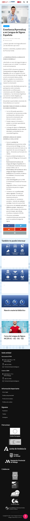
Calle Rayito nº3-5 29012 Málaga (7, 374)
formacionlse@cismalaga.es (11, 367)
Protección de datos (7, 398)
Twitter (4, 414)
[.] (15, 249)
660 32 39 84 (7, 364)
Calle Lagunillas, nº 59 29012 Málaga (8, 360)
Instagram (5, 417)
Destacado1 (6, 26)
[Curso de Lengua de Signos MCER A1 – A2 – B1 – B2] (15, 327)
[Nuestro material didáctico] (15, 301)
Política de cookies (7, 402)
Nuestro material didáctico (14, 310)
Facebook (4, 410)
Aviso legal (5, 392)
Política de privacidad (8, 395)
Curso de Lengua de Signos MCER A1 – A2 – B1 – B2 (14, 337)
